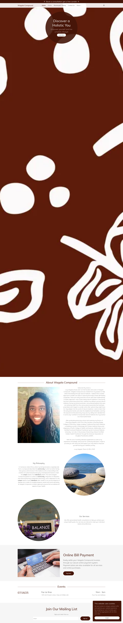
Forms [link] (50, 5)
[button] (79, 5)
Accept (107, 618)
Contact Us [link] (71, 5)
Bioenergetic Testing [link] (60, 5)
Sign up (85, 618)
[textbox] (56, 618)
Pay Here (68, 573)
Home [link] (44, 5)
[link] (29, 5)
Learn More (61, 35)
